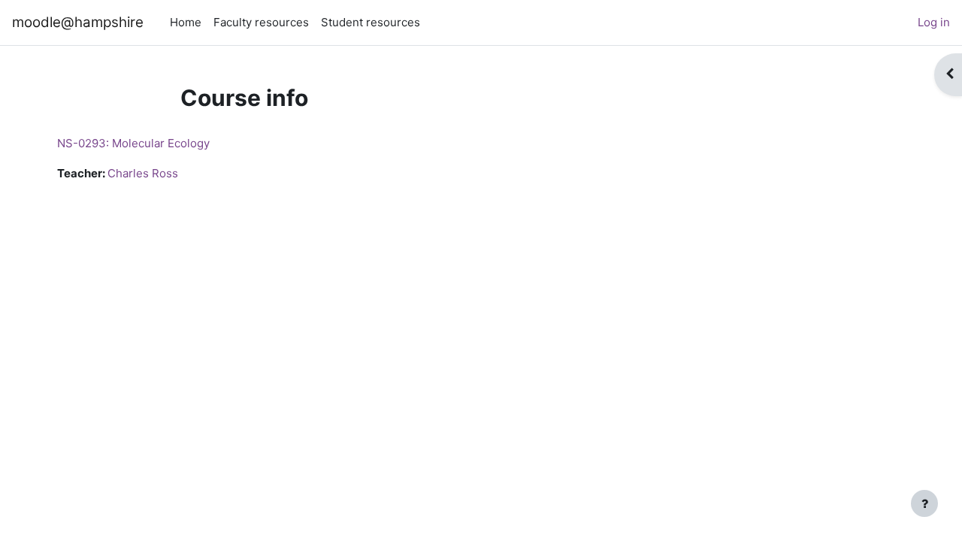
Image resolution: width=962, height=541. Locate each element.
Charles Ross (142, 173)
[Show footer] (924, 503)
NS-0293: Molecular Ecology (133, 143)
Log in (934, 22)
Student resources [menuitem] (370, 22)
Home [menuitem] (185, 22)
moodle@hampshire (78, 22)
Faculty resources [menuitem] (261, 22)
